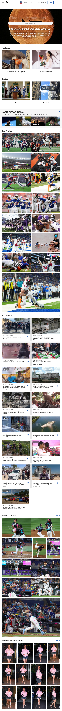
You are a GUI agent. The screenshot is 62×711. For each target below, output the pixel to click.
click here (44, 35)
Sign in (50, 2)
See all (57, 131)
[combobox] (25, 2)
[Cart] (34, 3)
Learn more (55, 112)
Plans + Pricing (41, 3)
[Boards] (31, 3)
